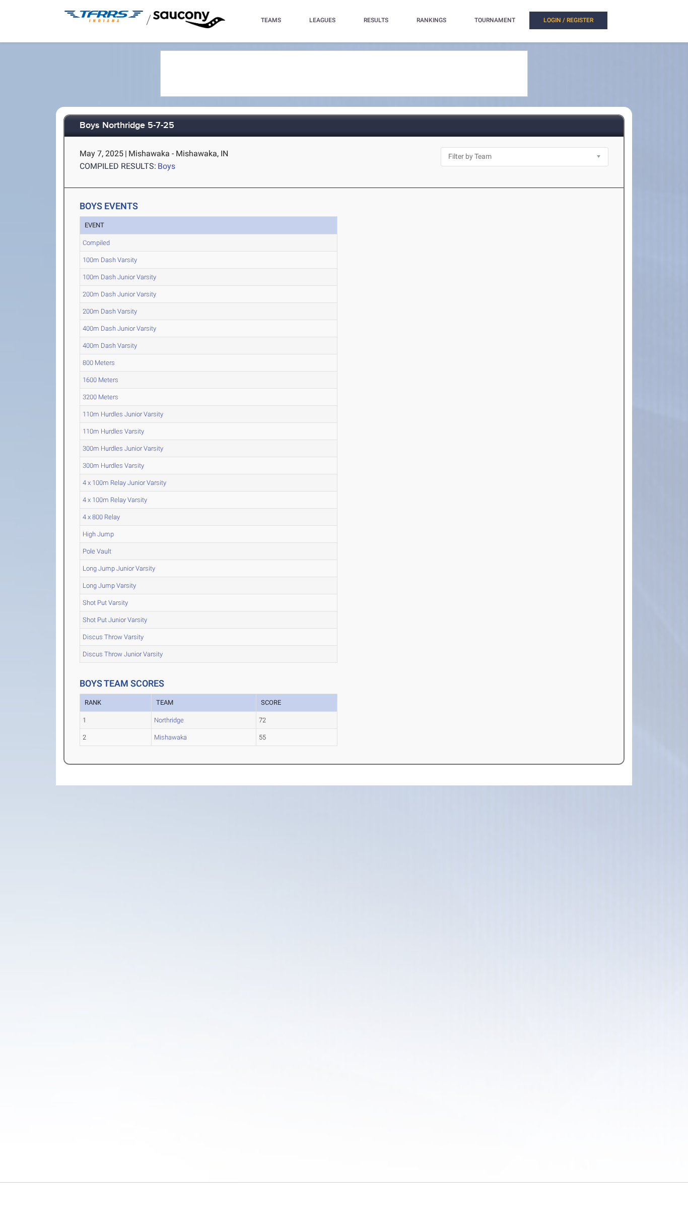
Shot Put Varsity (105, 602)
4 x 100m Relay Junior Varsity (124, 482)
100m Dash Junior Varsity (119, 277)
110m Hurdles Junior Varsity (123, 414)
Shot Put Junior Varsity (115, 620)
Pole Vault (97, 551)
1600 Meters (100, 380)
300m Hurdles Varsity (113, 465)
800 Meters (99, 362)
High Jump (98, 534)
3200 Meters (100, 397)
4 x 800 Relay (101, 517)
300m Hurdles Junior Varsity (123, 448)
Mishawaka (170, 737)
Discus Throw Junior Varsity (123, 654)
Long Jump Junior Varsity (119, 568)
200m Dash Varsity (110, 311)
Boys (166, 166)
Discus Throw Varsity (113, 637)
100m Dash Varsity (110, 260)
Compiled (96, 243)
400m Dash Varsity (110, 345)
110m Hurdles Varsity (113, 431)
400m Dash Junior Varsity (119, 328)
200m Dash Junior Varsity (119, 294)
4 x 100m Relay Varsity (115, 500)
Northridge (169, 720)
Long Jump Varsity (109, 585)
